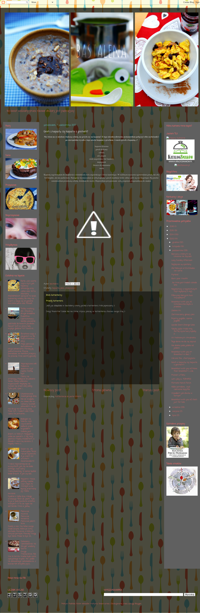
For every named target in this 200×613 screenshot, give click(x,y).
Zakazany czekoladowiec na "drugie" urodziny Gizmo (28, 545)
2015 (172, 230)
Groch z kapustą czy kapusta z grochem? (184, 363)
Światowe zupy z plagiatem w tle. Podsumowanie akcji (28, 337)
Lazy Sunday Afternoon (181, 260)
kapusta (55, 288)
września (176, 407)
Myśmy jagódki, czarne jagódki (181, 319)
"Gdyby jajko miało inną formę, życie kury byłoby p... (183, 331)
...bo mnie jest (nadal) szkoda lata (184, 284)
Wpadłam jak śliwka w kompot (181, 394)
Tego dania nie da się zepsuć (183, 341)
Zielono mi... (176, 310)
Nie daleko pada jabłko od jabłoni (182, 346)
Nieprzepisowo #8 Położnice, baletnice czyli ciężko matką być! (28, 368)
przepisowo (70, 288)
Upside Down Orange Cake (183, 324)
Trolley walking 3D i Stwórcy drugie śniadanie (28, 311)
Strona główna (101, 390)
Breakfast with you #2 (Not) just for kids (184, 401)
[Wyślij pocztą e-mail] (66, 283)
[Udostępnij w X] (72, 283)
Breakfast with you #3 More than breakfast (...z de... (184, 370)
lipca (174, 415)
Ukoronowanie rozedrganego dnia (29, 395)
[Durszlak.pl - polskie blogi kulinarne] (175, 138)
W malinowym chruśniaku (183, 337)
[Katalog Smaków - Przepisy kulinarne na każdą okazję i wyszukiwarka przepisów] (180, 162)
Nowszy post (52, 390)
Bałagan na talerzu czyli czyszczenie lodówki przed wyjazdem (27, 424)
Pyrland (174, 274)
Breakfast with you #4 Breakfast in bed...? (181, 353)
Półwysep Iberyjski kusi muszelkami (182, 296)
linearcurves (104, 603)
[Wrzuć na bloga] (69, 283)
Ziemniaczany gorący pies (183, 314)
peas (62, 288)
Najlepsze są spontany (181, 264)
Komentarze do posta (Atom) (68, 396)
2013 (172, 238)
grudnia (176, 242)
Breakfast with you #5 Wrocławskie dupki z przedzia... (181, 304)
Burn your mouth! (179, 278)
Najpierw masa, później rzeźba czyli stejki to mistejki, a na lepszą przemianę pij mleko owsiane (22, 486)
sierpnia (176, 411)
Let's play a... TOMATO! (181, 379)
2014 (172, 234)
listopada (176, 246)
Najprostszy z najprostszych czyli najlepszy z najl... (184, 290)
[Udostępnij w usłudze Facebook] (75, 283)
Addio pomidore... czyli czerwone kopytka (180, 388)
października (178, 250)
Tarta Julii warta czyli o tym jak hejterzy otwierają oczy (28, 285)
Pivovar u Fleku (178, 375)
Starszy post (150, 390)
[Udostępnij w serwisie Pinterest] (78, 283)
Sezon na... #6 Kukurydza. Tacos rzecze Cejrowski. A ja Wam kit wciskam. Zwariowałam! (28, 455)
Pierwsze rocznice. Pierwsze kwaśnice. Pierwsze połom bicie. (28, 517)
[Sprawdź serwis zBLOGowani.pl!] (182, 165)
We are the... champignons (183, 358)
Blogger (138, 603)
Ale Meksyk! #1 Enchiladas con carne (183, 269)
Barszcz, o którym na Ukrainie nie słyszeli (181, 255)
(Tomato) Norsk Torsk (181, 382)
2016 (172, 226)
